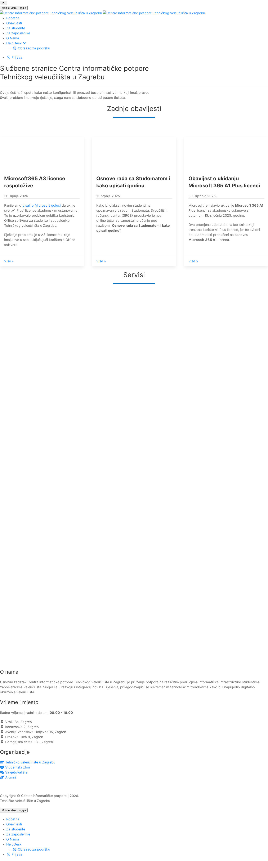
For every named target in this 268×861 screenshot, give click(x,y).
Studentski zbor (17, 767)
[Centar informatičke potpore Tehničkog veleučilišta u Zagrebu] (102, 12)
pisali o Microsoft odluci (41, 205)
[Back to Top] (3, 3)
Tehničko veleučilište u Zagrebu (29, 762)
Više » (9, 261)
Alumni (10, 777)
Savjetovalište (15, 772)
